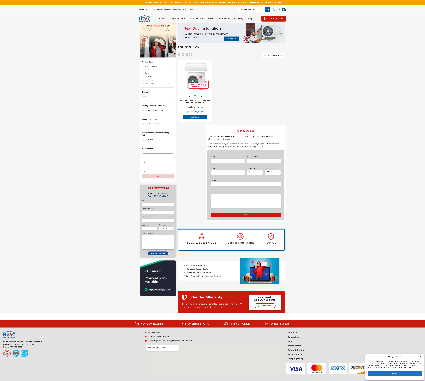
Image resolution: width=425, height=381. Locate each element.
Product (162, 225)
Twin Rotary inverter (152, 124)
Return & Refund (296, 350)
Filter (158, 176)
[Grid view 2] (183, 54)
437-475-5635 (16, 347)
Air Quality (148, 69)
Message (214, 192)
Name (144, 201)
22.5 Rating (148, 140)
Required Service (253, 168)
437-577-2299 (275, 18)
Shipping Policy (295, 359)
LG (145, 97)
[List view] (179, 54)
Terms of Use (294, 346)
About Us (292, 333)
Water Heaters (150, 83)
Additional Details (148, 233)
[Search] (267, 9)
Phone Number (147, 209)
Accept (394, 373)
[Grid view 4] (190, 54)
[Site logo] (144, 18)
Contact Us (293, 337)
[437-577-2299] (149, 195)
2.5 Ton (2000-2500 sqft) (154, 110)
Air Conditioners (151, 66)
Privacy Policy (295, 354)
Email (144, 217)
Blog (290, 341)
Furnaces (148, 76)
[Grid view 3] (187, 54)
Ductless (200, 107)
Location (145, 225)
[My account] (273, 9)
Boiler (147, 73)
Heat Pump (149, 80)
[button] (420, 357)
